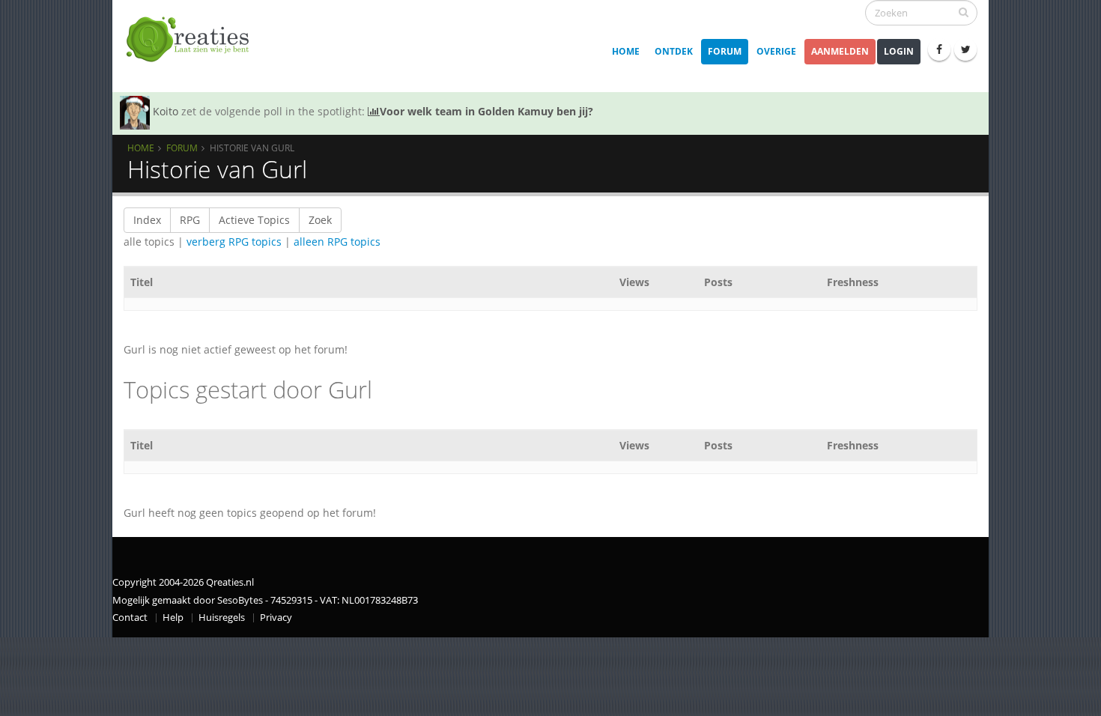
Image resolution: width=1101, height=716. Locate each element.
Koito (165, 111)
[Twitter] (965, 49)
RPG (190, 220)
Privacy (276, 617)
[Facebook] (939, 49)
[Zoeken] (963, 12)
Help (173, 617)
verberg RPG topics (234, 241)
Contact (130, 617)
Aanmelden (840, 51)
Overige (776, 51)
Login (899, 51)
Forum (724, 51)
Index (147, 220)
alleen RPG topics (337, 241)
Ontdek (674, 51)
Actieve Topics (254, 220)
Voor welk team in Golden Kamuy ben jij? (486, 111)
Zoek (320, 220)
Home (626, 51)
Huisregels (221, 617)
